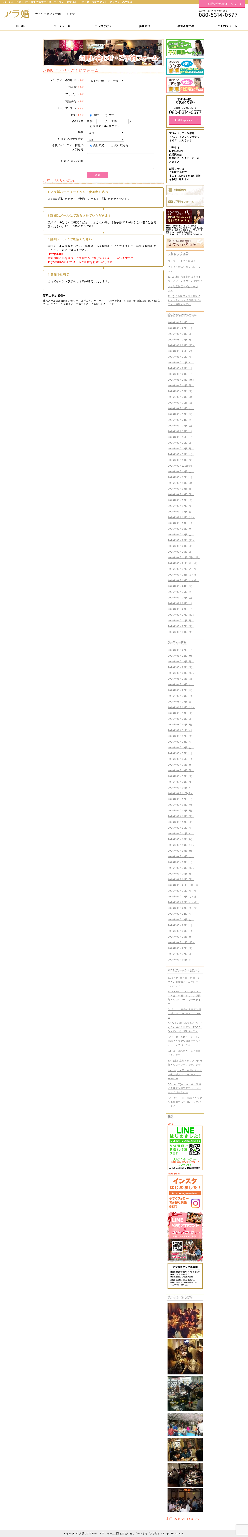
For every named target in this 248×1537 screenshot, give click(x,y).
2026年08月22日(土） (181, 322)
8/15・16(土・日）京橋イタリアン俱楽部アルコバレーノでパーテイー (184, 981)
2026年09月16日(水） (181, 500)
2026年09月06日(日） (181, 442)
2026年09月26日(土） (181, 609)
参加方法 (144, 26)
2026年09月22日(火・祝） (183, 569)
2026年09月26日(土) (180, 597)
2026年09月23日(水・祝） (183, 580)
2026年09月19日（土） (181, 517)
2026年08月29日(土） (181, 374)
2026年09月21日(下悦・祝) (184, 557)
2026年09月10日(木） (181, 460)
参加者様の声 (186, 26)
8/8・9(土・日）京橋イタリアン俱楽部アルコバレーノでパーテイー (185, 1074)
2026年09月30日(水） (181, 632)
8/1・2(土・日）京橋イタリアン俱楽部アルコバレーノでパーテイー (185, 1102)
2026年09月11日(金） (180, 465)
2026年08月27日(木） (181, 362)
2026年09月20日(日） (181, 546)
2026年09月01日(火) (180, 402)
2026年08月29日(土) (180, 368)
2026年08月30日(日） (181, 385)
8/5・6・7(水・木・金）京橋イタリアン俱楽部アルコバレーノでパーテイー (184, 1088)
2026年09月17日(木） (181, 506)
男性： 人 (97, 121)
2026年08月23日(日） (181, 334)
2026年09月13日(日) (180, 483)
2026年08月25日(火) (180, 351)
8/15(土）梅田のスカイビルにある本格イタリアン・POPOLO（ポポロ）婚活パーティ (185, 1027)
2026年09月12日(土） (181, 471)
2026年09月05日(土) (180, 425)
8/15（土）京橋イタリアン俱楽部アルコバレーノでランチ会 (184, 1013)
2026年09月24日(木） (181, 586)
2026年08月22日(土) (180, 328)
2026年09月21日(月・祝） (183, 563)
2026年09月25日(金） (181, 592)
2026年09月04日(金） (181, 420)
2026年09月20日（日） (181, 540)
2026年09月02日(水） (181, 408)
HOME (20, 26)
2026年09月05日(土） (181, 437)
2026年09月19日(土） (181, 528)
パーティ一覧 (62, 26)
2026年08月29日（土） (181, 379)
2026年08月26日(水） (181, 356)
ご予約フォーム (227, 26)
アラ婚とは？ (103, 26)
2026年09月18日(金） (181, 511)
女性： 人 (121, 121)
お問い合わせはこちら (222, 3)
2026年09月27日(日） (181, 620)
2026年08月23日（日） (181, 345)
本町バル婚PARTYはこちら (184, 1518)
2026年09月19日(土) (180, 523)
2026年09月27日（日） (181, 614)
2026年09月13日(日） (181, 488)
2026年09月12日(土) (180, 477)
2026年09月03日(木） (181, 414)
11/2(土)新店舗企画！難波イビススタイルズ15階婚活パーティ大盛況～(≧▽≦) (184, 300)
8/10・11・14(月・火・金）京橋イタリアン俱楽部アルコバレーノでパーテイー (184, 1041)
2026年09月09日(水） (181, 454)
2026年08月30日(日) (180, 397)
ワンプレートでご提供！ (182, 261)
